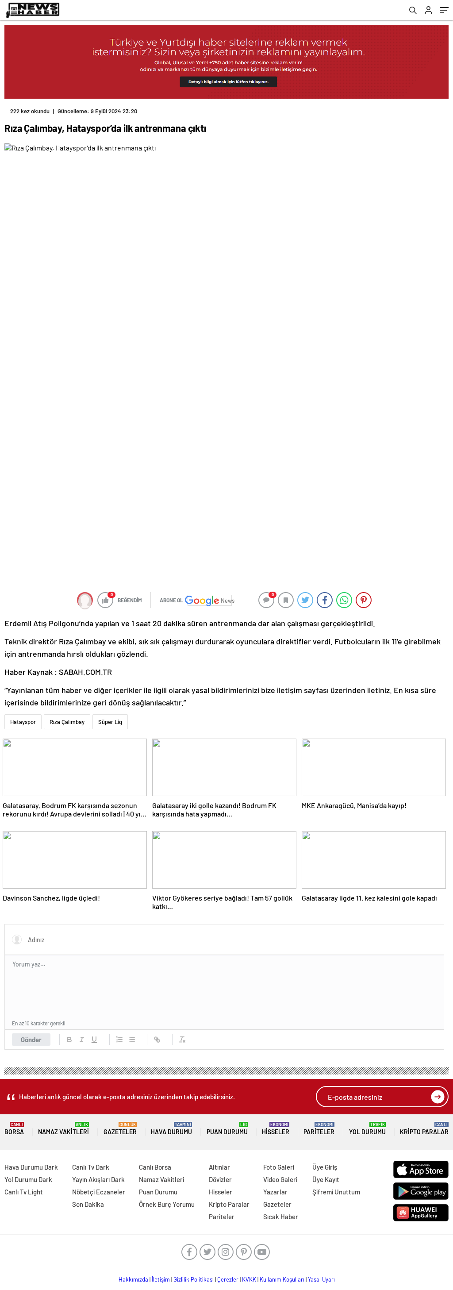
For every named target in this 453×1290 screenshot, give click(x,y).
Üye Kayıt (325, 1179)
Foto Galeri (278, 1167)
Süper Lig (110, 721)
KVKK (249, 1279)
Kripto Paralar (424, 1129)
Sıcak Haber (280, 1217)
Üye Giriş (324, 1167)
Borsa (14, 1129)
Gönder (31, 1040)
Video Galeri (280, 1179)
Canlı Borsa (155, 1167)
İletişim (161, 1279)
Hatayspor (23, 721)
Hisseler (275, 1129)
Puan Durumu (227, 1129)
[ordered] (119, 1039)
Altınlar (219, 1167)
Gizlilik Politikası (193, 1279)
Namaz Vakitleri (63, 1129)
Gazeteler (120, 1129)
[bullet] (132, 1039)
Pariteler (318, 1129)
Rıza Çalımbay (67, 721)
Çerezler (227, 1279)
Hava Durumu (171, 1129)
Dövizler (220, 1179)
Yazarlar (275, 1192)
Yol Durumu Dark (28, 1179)
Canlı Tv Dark (90, 1167)
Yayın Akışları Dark (98, 1179)
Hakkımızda (133, 1279)
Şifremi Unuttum (336, 1192)
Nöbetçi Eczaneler (98, 1192)
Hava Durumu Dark (31, 1167)
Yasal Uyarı (321, 1279)
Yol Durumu (367, 1129)
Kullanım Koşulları (282, 1279)
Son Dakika (88, 1204)
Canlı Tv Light (23, 1192)
